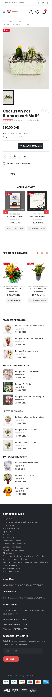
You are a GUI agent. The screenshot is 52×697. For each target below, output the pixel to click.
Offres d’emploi (9, 553)
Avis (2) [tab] (11, 173)
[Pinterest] (43, 2)
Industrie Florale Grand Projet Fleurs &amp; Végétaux (25, 562)
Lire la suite (15, 300)
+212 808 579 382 (20, 624)
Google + (20, 156)
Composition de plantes (10, 286)
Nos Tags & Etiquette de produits (17, 559)
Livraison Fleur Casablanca (14, 543)
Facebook (5, 156)
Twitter (10, 156)
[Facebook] (38, 2)
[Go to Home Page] (4, 21)
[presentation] (5, 212)
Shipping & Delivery (11, 528)
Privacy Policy (8, 537)
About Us (7, 534)
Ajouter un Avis (33, 120)
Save (9, 194)
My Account (7, 531)
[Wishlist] (37, 12)
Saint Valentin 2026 (11, 571)
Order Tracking (9, 525)
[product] (15, 201)
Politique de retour (11, 565)
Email (25, 156)
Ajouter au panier (32, 146)
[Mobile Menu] (5, 11)
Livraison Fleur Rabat (12, 547)
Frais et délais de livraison (14, 3)
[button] (38, 253)
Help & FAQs (8, 519)
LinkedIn (15, 156)
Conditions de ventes (12, 540)
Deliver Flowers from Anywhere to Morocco (21, 522)
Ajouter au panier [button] (15, 228)
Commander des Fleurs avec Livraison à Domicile (23, 556)
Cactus (21, 137)
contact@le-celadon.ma (18, 619)
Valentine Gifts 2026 (11, 568)
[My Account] (31, 12)
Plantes (15, 137)
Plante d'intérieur (35, 286)
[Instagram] (47, 2)
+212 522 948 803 (20, 629)
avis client (18, 120)
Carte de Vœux (15, 214)
